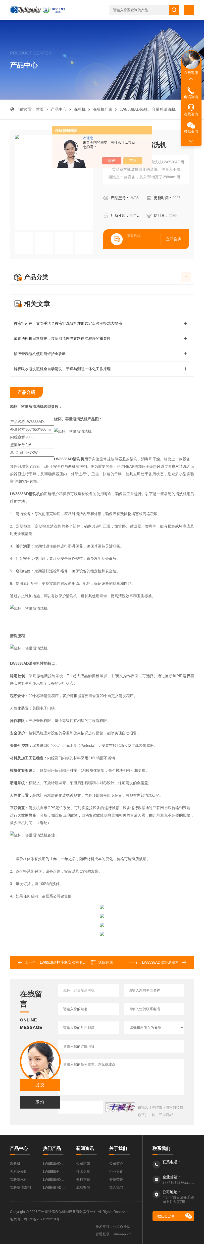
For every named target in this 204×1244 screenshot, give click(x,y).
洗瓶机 (80, 109)
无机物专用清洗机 (21, 1172)
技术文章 (83, 1172)
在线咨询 (191, 114)
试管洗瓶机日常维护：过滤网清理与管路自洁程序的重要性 (62, 338)
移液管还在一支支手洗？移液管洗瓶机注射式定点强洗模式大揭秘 (68, 323)
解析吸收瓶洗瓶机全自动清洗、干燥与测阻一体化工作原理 (62, 369)
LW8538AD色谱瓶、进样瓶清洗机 (54, 1164)
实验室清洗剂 (20, 1187)
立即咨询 (174, 239)
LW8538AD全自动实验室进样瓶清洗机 (54, 1180)
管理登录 (102, 1234)
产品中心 (59, 109)
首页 (40, 109)
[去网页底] (191, 141)
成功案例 (83, 1187)
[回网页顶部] (191, 79)
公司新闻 (83, 1164)
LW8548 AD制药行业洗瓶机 (54, 1187)
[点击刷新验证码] (120, 1107)
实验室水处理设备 (21, 1180)
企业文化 (116, 1172)
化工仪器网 (121, 1227)
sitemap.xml (122, 1234)
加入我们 (116, 1187)
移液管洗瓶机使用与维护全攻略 (40, 354)
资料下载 (83, 1180)
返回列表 (105, 962)
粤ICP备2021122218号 (41, 1219)
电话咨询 (191, 97)
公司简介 (116, 1164)
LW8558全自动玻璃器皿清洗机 (54, 1172)
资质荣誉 (116, 1180)
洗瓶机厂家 (102, 109)
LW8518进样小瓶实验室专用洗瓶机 (69, 962)
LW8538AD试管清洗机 (160, 962)
